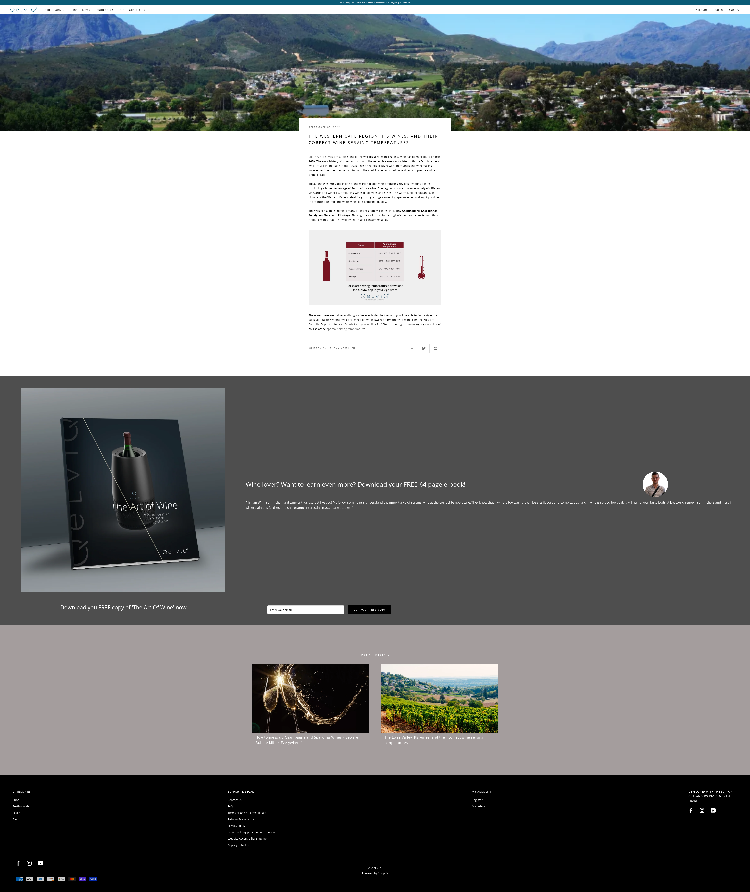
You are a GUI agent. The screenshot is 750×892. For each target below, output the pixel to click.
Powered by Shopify (375, 873)
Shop (46, 10)
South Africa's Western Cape (327, 157)
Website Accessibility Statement (248, 838)
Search (718, 10)
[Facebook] (690, 810)
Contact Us (137, 10)
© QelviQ (375, 868)
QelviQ (60, 10)
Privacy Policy (236, 826)
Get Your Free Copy (370, 609)
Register (477, 800)
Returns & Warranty (241, 819)
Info (121, 10)
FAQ (230, 806)
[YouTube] (713, 810)
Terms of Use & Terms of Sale (247, 813)
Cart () (734, 10)
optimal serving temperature (345, 329)
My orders (478, 806)
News (86, 10)
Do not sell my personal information (251, 832)
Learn (16, 813)
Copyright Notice (239, 845)
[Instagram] (702, 810)
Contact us (235, 800)
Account (701, 10)
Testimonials (104, 10)
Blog (15, 819)
